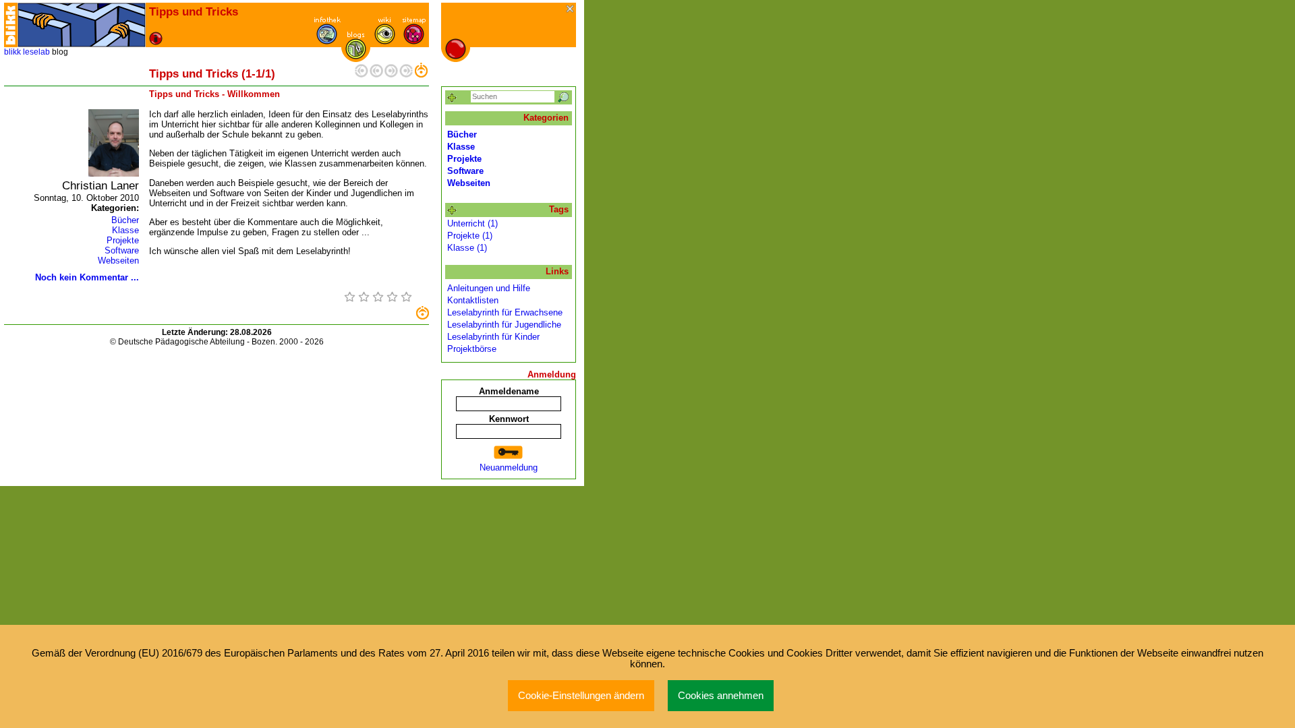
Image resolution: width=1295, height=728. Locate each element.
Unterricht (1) (472, 223)
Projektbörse (471, 349)
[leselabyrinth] (82, 25)
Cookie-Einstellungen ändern (581, 695)
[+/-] (452, 211)
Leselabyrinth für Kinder (493, 337)
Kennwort (509, 419)
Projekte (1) (469, 236)
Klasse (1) (467, 248)
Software (122, 250)
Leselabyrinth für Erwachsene (505, 312)
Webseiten (118, 260)
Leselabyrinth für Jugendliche (504, 325)
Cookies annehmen (721, 695)
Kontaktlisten (472, 300)
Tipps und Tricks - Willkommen (214, 94)
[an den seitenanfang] (422, 316)
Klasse (125, 230)
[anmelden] (508, 453)
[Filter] (452, 98)
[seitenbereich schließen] (571, 10)
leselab (36, 52)
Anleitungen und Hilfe (488, 288)
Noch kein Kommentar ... (87, 277)
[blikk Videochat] (11, 25)
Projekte (123, 240)
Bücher (125, 220)
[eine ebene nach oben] (421, 74)
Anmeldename (509, 391)
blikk (12, 52)
